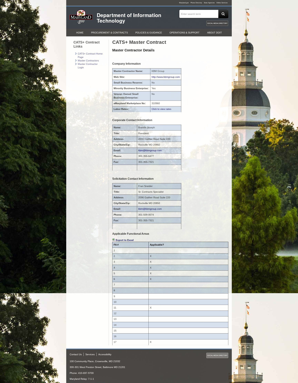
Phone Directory (196, 3)
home (79, 32)
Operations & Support (185, 32)
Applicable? (157, 244)
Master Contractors (88, 60)
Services (90, 354)
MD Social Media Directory (217, 23)
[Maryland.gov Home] (81, 18)
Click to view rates (161, 109)
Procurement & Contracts (109, 32)
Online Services (222, 3)
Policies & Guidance (148, 32)
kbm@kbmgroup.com (150, 150)
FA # (116, 244)
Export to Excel (125, 240)
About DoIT (214, 32)
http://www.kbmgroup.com (166, 77)
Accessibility (104, 354)
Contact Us (76, 354)
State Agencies (209, 3)
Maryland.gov (184, 3)
